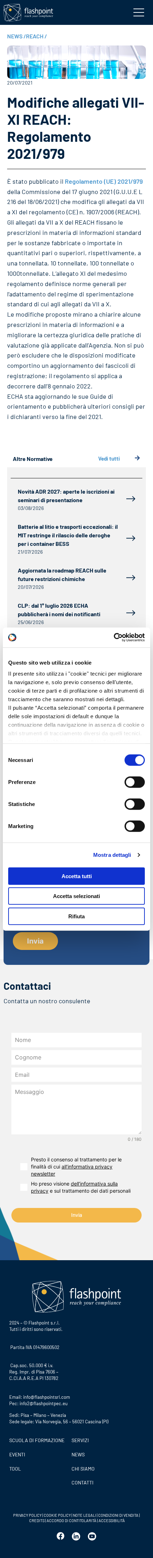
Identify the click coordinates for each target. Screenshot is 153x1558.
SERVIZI (80, 1440)
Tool (15, 1469)
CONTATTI (83, 1482)
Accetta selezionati (76, 896)
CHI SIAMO (83, 1469)
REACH (36, 36)
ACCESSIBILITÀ (111, 1520)
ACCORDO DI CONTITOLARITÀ (72, 1520)
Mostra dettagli (112, 855)
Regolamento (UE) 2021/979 (104, 181)
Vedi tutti (109, 458)
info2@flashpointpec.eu (44, 1403)
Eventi (17, 1454)
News (78, 1454)
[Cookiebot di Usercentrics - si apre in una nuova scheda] (114, 637)
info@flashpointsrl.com (46, 1397)
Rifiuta (76, 916)
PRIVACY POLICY (27, 1515)
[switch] (135, 782)
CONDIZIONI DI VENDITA (118, 1515)
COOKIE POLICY (57, 1515)
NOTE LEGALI (84, 1515)
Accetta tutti (77, 876)
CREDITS (37, 1520)
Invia (76, 1215)
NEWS (16, 36)
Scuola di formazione (36, 1440)
